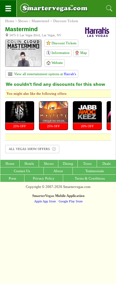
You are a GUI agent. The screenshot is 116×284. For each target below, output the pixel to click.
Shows (23, 21)
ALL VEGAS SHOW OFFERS (30, 149)
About (58, 171)
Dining (68, 163)
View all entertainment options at (44, 74)
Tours (87, 163)
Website (57, 63)
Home (9, 21)
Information (60, 53)
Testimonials (94, 171)
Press (12, 178)
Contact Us (22, 171)
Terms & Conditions (90, 178)
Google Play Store (70, 201)
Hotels (29, 163)
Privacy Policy (43, 178)
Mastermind (40, 21)
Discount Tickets (63, 43)
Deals (106, 163)
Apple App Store (45, 201)
